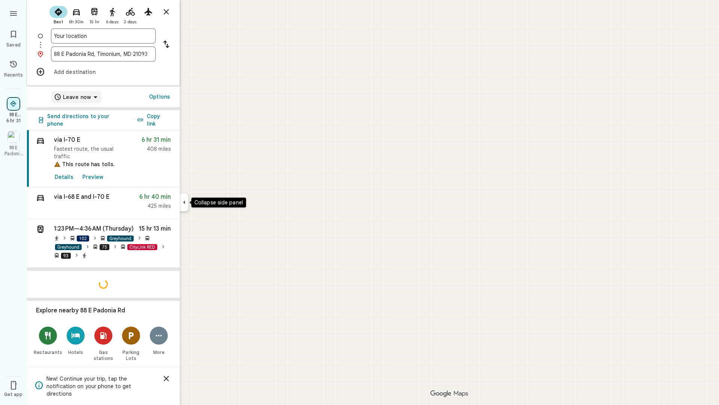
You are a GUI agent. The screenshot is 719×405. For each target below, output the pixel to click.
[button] (103, 203)
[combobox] (103, 36)
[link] (103, 158)
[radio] (58, 14)
